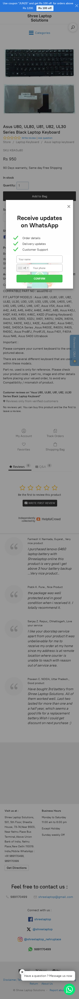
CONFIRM (39, 278)
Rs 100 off (45, 8)
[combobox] (23, 268)
